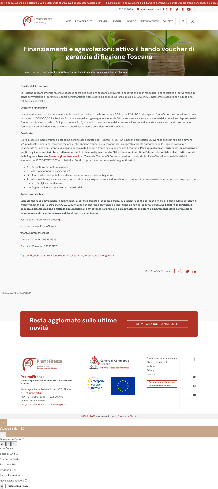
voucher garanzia (105, 255)
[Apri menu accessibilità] (3, 422)
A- (2, 444)
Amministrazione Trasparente (162, 357)
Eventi (117, 21)
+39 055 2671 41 (33, 393)
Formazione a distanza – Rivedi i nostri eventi (162, 384)
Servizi (103, 21)
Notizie (131, 21)
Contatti (168, 21)
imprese (89, 255)
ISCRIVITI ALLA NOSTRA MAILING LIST (157, 324)
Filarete (133, 416)
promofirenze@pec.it (55, 404)
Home (68, 21)
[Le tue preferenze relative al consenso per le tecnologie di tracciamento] (17, 486)
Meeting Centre (149, 21)
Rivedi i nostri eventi (157, 362)
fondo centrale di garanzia (68, 255)
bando (29, 255)
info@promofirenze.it (31, 404)
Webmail (151, 366)
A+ (14, 444)
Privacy (150, 370)
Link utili (151, 374)
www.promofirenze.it (106, 416)
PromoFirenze (84, 21)
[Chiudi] (3, 434)
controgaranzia (43, 255)
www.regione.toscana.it (65, 156)
